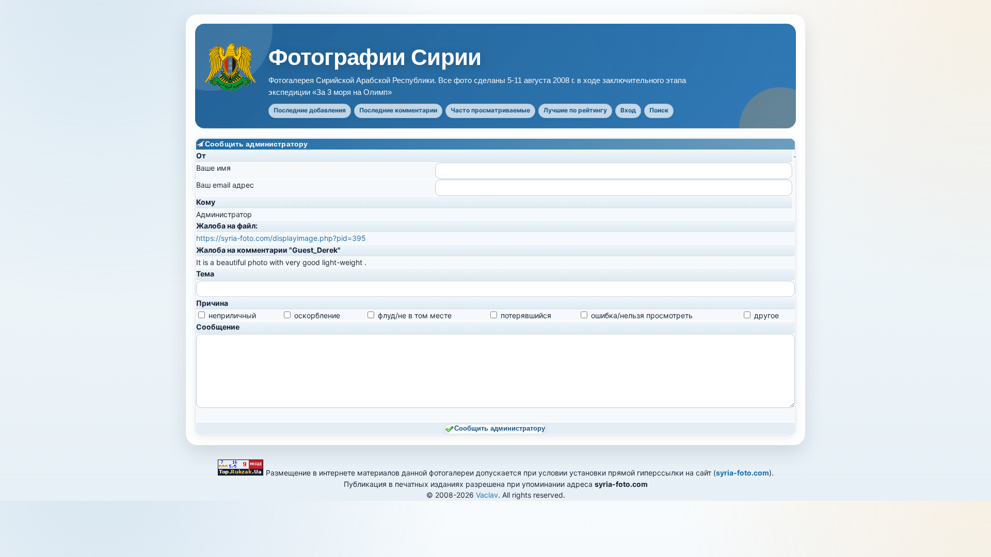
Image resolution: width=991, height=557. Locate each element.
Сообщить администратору (499, 428)
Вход (628, 110)
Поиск (658, 110)
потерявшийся (526, 315)
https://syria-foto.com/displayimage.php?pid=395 (281, 238)
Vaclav (487, 494)
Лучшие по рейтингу (575, 110)
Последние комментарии (398, 110)
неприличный (232, 315)
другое (766, 315)
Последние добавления (310, 110)
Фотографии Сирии (374, 57)
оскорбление (317, 315)
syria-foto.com (742, 472)
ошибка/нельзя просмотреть (642, 315)
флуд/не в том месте (415, 315)
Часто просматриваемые (490, 110)
